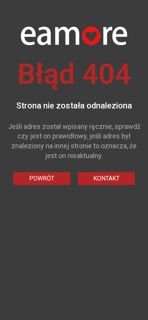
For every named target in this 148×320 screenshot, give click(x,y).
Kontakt (106, 178)
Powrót (41, 178)
